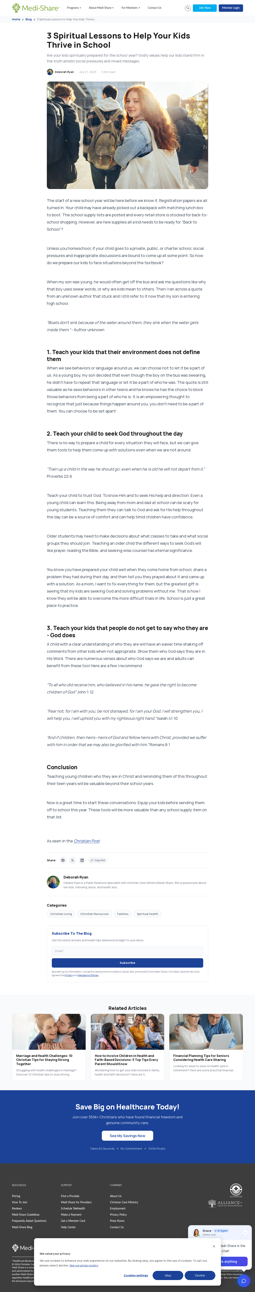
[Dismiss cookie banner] (214, 1246)
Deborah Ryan (64, 72)
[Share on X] (72, 860)
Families (122, 914)
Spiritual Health (147, 914)
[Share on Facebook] (63, 860)
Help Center (68, 1227)
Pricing (16, 1196)
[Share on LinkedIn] (82, 860)
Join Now (205, 8)
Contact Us (154, 8)
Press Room (117, 1221)
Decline (200, 1275)
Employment (118, 1208)
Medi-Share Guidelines (25, 1214)
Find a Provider (70, 1196)
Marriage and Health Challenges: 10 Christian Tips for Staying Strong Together (44, 1060)
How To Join (19, 1202)
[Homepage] (36, 8)
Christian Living (61, 914)
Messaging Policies (88, 975)
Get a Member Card (73, 1221)
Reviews (17, 1208)
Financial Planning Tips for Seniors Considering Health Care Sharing (201, 1058)
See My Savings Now (127, 1135)
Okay (168, 1275)
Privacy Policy (118, 1214)
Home (16, 19)
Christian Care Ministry (124, 1202)
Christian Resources (94, 914)
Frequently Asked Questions (29, 1221)
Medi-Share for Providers (76, 1202)
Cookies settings (136, 1275)
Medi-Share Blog (22, 1227)
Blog (29, 19)
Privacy (69, 975)
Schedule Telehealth (73, 1208)
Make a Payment (71, 1214)
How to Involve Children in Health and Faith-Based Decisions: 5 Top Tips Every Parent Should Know (126, 1060)
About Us (116, 1196)
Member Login (231, 8)
